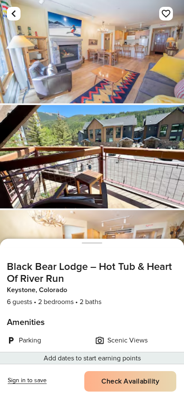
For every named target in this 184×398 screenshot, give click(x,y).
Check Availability (130, 381)
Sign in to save (27, 380)
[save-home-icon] (166, 13)
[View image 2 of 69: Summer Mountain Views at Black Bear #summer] (92, 156)
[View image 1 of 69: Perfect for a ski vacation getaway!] (92, 51)
